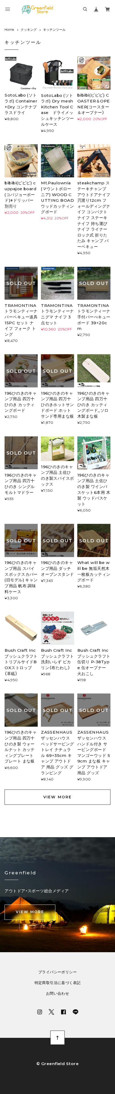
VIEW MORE (57, 797)
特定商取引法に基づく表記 (57, 983)
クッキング (29, 30)
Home (9, 30)
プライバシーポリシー (57, 972)
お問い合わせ (57, 994)
